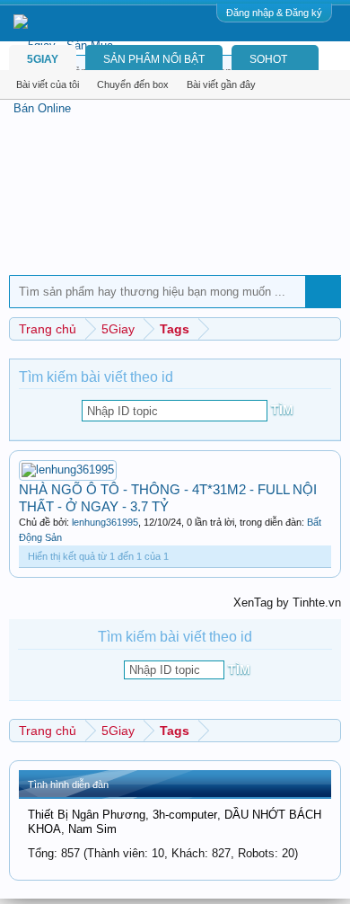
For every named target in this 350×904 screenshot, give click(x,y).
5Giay (42, 59)
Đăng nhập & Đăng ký (274, 12)
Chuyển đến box (133, 84)
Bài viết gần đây (221, 84)
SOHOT (268, 59)
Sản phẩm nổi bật (154, 59)
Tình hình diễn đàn (68, 784)
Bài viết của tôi (47, 84)
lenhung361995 (105, 522)
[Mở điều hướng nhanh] (330, 328)
